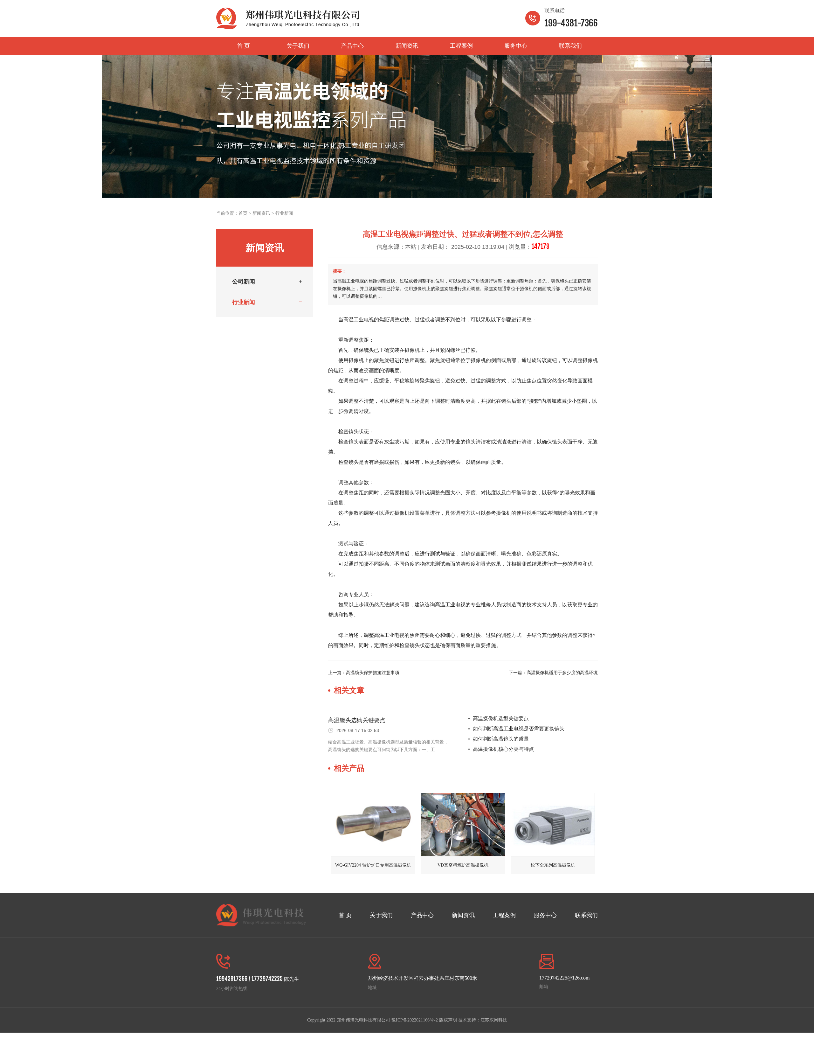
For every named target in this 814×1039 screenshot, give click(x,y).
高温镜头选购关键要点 (356, 720)
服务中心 (515, 46)
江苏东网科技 (493, 1020)
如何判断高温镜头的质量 (501, 739)
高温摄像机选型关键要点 (501, 718)
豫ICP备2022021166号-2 (414, 1020)
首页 (242, 213)
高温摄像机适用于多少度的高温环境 (562, 672)
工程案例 (461, 46)
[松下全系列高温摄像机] (553, 824)
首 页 (243, 46)
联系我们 (570, 46)
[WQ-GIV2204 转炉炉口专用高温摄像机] (373, 824)
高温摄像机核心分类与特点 (503, 749)
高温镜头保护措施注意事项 (372, 672)
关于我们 (297, 46)
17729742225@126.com (564, 977)
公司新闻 (243, 281)
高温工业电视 (358, 319)
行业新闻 (284, 213)
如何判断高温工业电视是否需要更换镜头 (518, 728)
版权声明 (448, 1020)
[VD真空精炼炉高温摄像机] (463, 824)
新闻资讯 (407, 46)
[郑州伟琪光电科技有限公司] (288, 18)
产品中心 (352, 46)
